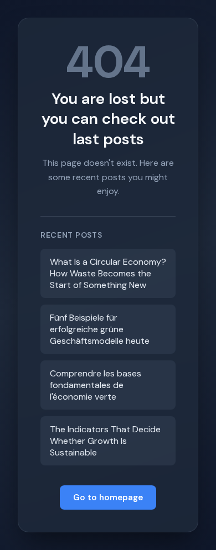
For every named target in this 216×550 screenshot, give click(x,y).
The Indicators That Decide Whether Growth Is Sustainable (105, 440)
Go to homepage (108, 497)
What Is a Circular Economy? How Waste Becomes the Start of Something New (108, 273)
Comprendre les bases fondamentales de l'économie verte (95, 385)
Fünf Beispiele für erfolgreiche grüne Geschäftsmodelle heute (100, 329)
